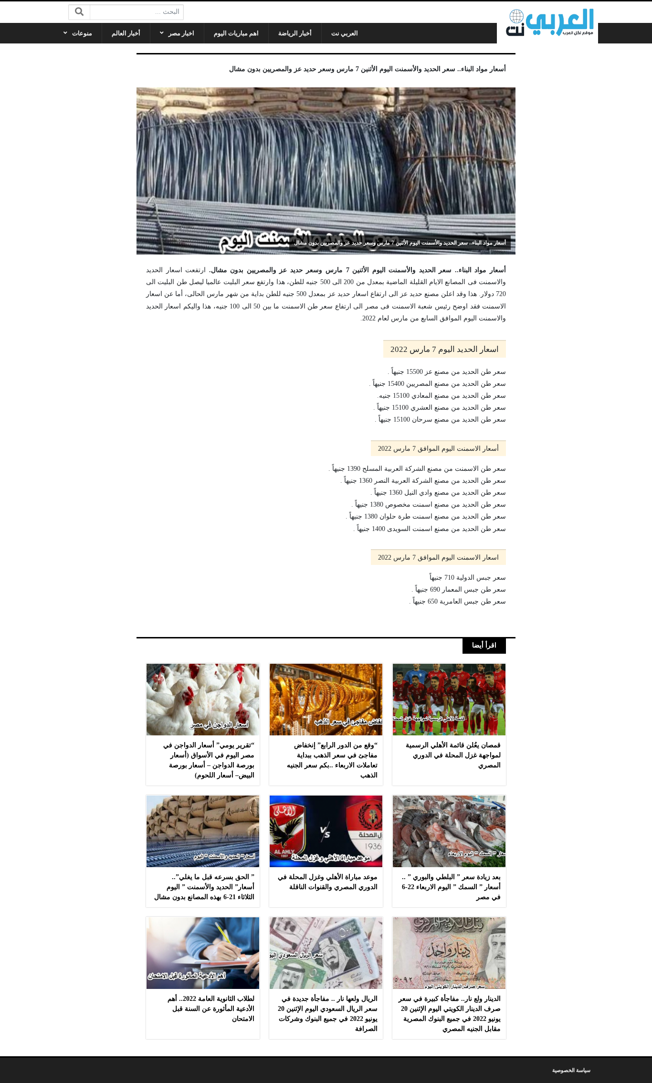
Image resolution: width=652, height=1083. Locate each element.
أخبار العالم (126, 33)
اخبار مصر (181, 33)
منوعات (82, 33)
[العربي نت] (547, 22)
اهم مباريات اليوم (236, 33)
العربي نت (344, 33)
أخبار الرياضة (295, 33)
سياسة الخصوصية (571, 1070)
